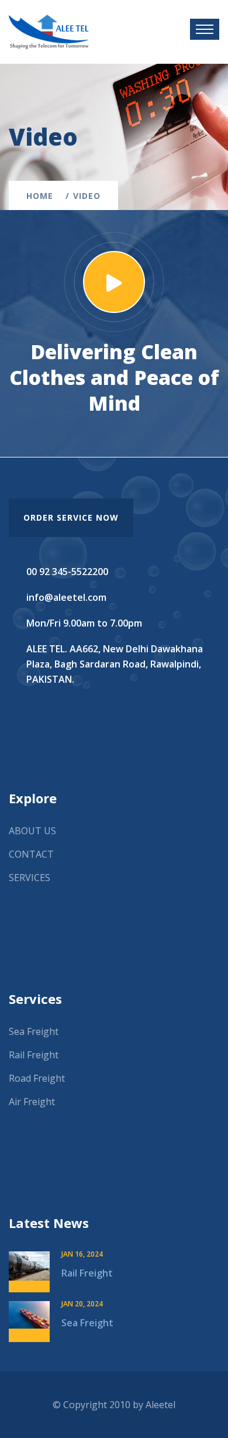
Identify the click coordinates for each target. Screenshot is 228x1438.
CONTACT (31, 854)
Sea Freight (33, 1031)
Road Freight (37, 1078)
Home (42, 195)
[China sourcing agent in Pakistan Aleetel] (49, 31)
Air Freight (32, 1101)
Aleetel (160, 1404)
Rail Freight (33, 1054)
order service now (71, 517)
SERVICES (29, 877)
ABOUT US (32, 830)
